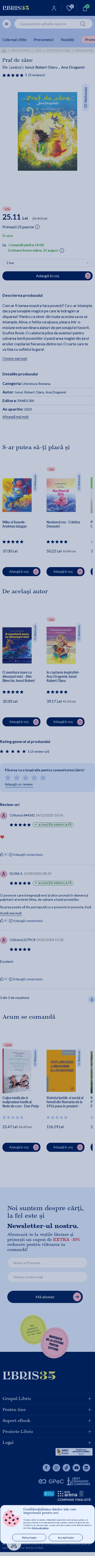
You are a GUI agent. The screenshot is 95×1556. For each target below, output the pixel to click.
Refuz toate (29, 1537)
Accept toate (66, 1537)
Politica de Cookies (40, 1528)
